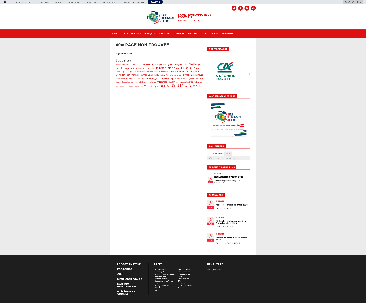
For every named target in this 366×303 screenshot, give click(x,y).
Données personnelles (126, 285)
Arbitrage (193, 34)
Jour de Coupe (121, 82)
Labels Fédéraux (184, 270)
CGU (120, 274)
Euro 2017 (153, 72)
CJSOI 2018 (150, 68)
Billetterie (74, 2)
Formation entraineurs (192, 74)
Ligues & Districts (24, 2)
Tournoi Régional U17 (154, 86)
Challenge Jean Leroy (180, 65)
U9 (173, 85)
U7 (168, 86)
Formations (164, 34)
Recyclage (191, 81)
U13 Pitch (196, 86)
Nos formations (183, 288)
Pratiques (149, 34)
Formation (161, 75)
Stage (131, 86)
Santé (180, 276)
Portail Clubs (110, 2)
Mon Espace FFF (160, 270)
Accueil (116, 34)
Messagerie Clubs (214, 270)
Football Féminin (161, 279)
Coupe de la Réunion (183, 68)
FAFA (156, 290)
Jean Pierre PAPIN (196, 79)
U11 (180, 85)
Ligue (125, 34)
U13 (188, 85)
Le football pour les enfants (165, 274)
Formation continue (173, 75)
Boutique (91, 2)
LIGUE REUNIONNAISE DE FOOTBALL (194, 16)
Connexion (354, 2)
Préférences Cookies (126, 293)
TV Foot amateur (184, 274)
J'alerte (155, 2)
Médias (214, 34)
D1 (135, 72)
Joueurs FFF (182, 283)
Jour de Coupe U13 (134, 82)
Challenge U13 (140, 68)
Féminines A (120, 79)
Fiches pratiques (184, 272)
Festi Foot (161, 72)
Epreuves (136, 34)
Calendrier (131, 65)
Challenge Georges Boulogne (158, 64)
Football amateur (161, 276)
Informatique (167, 78)
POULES (171, 82)
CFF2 (142, 65)
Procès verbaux (180, 82)
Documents (227, 34)
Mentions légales (129, 279)
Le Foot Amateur (129, 264)
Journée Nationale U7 (150, 82)
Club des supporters (50, 2)
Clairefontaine (163, 68)
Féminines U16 (133, 78)
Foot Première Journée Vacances (141, 74)
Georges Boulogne (149, 78)
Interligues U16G (183, 79)
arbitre (118, 65)
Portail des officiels (134, 2)
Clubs (204, 34)
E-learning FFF (160, 272)
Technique (179, 34)
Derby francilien (143, 72)
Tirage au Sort (138, 86)
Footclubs (124, 269)
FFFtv (179, 281)
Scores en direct (183, 279)
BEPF (124, 64)
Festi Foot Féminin (175, 71)
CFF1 (138, 65)
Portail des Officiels (185, 286)
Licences (163, 81)
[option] (228, 72)
